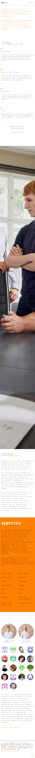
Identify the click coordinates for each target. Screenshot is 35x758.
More (2, 64)
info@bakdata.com (17, 132)
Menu (31, 2)
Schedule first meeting (10, 727)
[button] (17, 754)
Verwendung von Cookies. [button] (10, 751)
